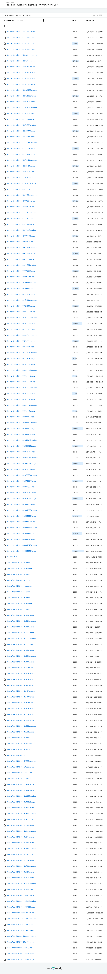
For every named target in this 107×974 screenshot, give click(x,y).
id (36, 4)
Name (9, 20)
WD (44, 4)
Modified (90, 20)
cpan (9, 4)
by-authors (28, 4)
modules (17, 4)
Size (74, 20)
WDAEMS (52, 4)
